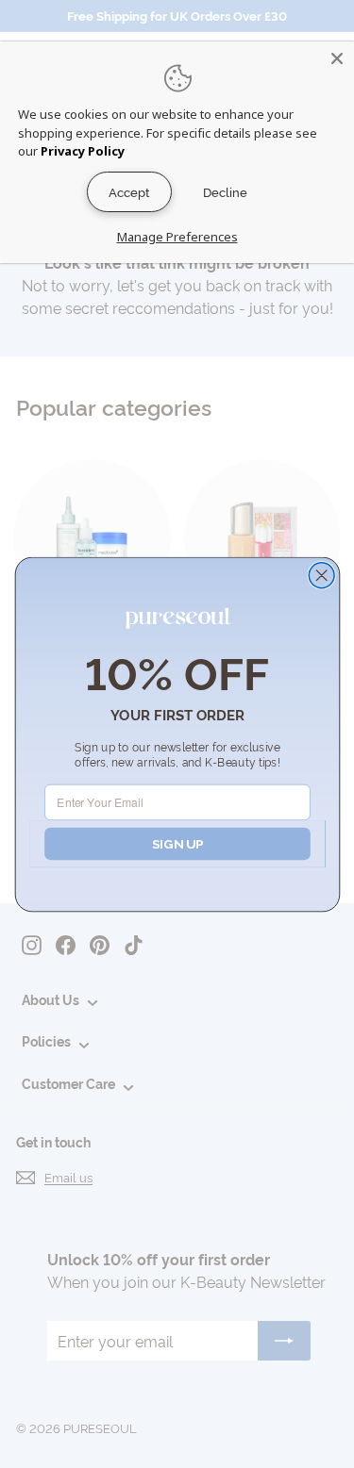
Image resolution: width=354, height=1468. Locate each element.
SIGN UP (176, 842)
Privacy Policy (83, 150)
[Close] (337, 58)
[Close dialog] (321, 574)
